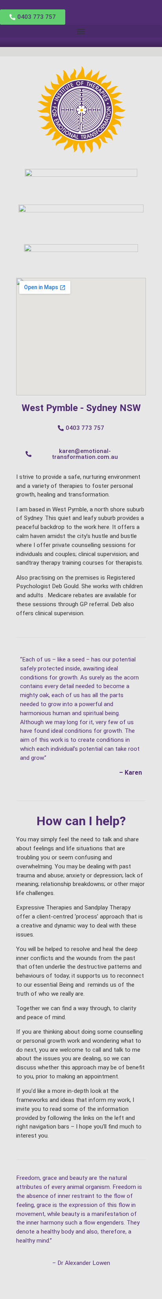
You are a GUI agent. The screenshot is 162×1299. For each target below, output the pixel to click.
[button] (81, 31)
